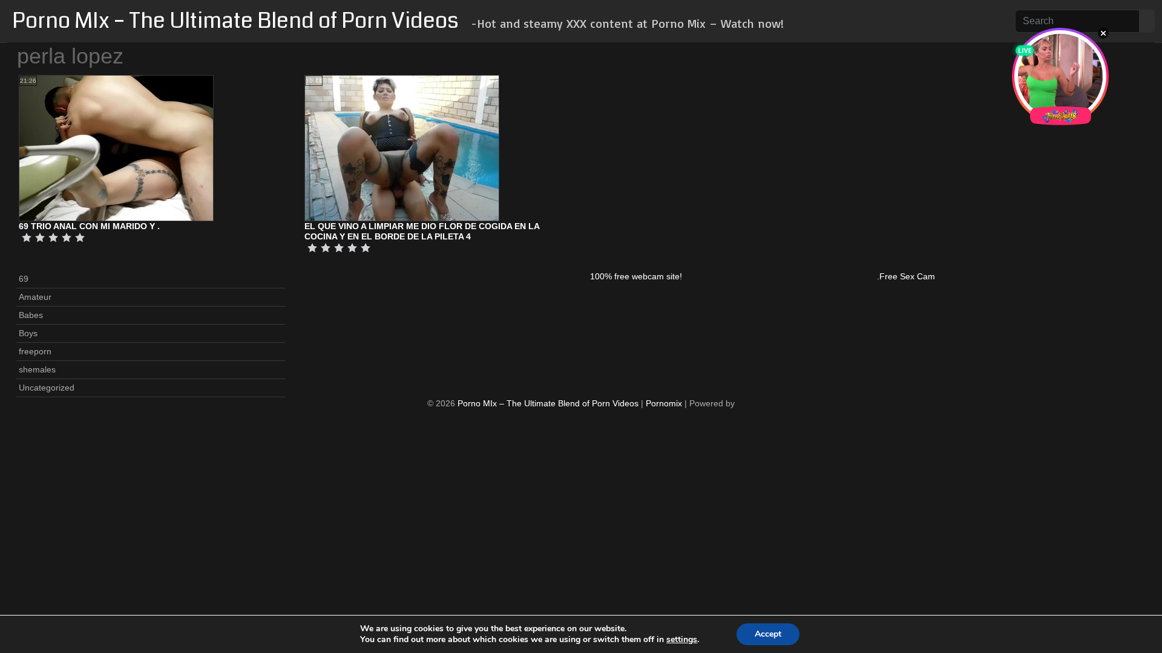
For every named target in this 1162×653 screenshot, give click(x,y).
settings (681, 639)
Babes (31, 315)
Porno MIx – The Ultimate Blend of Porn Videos (235, 20)
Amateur (35, 297)
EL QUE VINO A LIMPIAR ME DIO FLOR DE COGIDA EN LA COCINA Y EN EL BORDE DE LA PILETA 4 (421, 231)
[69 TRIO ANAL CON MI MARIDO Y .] (116, 147)
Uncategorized (46, 387)
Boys (28, 333)
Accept (768, 634)
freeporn (35, 351)
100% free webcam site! (636, 276)
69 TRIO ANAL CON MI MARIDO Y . (89, 226)
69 (23, 279)
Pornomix (664, 403)
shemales (37, 369)
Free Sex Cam (907, 276)
